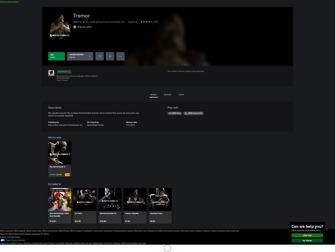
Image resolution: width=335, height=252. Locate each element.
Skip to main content (9, 1)
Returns (206, 230)
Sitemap (27, 243)
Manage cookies (72, 243)
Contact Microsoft (39, 243)
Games (28, 233)
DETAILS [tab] (153, 94)
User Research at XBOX (153, 230)
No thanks (307, 240)
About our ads (139, 243)
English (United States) (10, 236)
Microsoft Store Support (192, 230)
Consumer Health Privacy (11, 243)
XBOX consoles (6, 230)
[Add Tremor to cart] (110, 56)
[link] (59, 159)
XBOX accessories (50, 230)
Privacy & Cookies (56, 243)
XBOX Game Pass (34, 230)
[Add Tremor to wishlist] (99, 56)
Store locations (232, 230)
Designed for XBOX (40, 233)
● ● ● (120, 56)
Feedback (87, 230)
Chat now (307, 235)
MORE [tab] (181, 94)
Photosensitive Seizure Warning (127, 230)
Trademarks (97, 243)
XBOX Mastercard (16, 233)
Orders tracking (218, 230)
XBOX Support (76, 230)
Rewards (4, 233)
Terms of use (86, 243)
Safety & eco (126, 243)
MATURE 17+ (63, 72)
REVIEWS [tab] (167, 94)
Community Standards (102, 230)
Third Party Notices (111, 243)
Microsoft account (172, 230)
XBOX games (20, 230)
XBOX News (64, 230)
